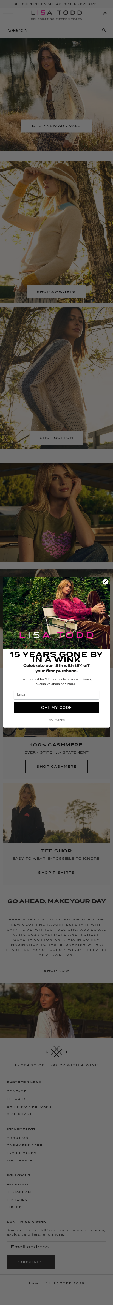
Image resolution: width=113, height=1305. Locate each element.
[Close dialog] (105, 582)
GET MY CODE (56, 708)
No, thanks (56, 720)
